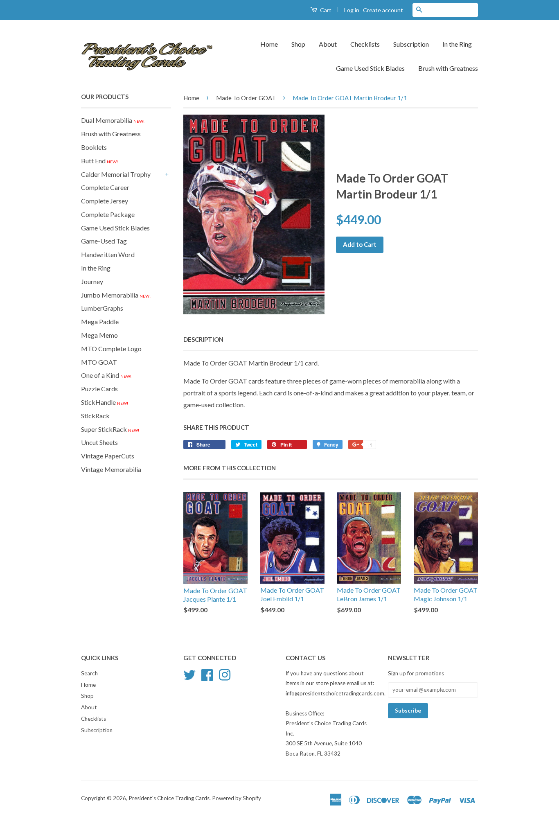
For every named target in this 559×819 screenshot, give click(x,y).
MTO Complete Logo (111, 348)
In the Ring (457, 44)
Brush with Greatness (448, 68)
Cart (325, 10)
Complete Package (108, 214)
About (328, 44)
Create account (383, 10)
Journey (92, 281)
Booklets (94, 147)
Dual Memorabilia (112, 120)
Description (203, 339)
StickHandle (104, 402)
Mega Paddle (100, 321)
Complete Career (105, 187)
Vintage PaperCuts (107, 456)
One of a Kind (106, 375)
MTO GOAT (99, 362)
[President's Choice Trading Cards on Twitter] (189, 673)
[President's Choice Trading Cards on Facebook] (207, 673)
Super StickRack (110, 429)
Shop (298, 44)
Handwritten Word (108, 254)
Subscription (411, 44)
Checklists (365, 44)
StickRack (95, 416)
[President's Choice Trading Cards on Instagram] (225, 673)
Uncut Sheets (99, 442)
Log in (351, 10)
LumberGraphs (102, 308)
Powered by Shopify (236, 798)
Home (269, 44)
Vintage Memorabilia (111, 469)
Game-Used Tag (104, 241)
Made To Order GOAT (246, 98)
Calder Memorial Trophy (116, 174)
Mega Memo (99, 335)
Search (89, 673)
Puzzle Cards (99, 389)
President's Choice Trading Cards (169, 798)
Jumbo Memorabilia (116, 295)
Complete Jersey (104, 201)
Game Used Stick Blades (370, 68)
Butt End (99, 161)
